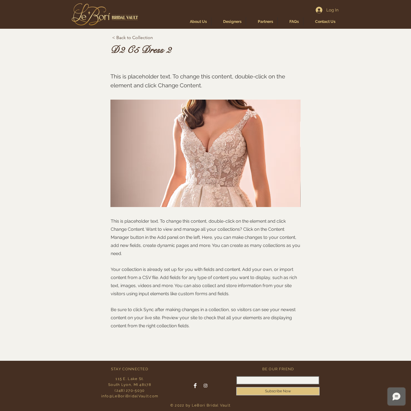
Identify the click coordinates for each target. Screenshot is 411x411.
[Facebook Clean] (195, 385)
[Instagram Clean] (205, 385)
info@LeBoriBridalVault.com (130, 396)
